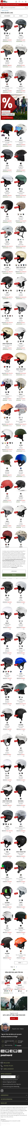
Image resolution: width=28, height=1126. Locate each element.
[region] (14, 563)
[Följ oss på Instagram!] (3, 1091)
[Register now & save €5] (14, 1009)
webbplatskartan (5, 1121)
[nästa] (25, 982)
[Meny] (2, 7)
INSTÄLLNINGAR (14, 571)
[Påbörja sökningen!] (25, 7)
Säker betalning (8, 1045)
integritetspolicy (14, 567)
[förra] (3, 982)
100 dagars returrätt (20, 1041)
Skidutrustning (5, 10)
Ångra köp (4, 1103)
